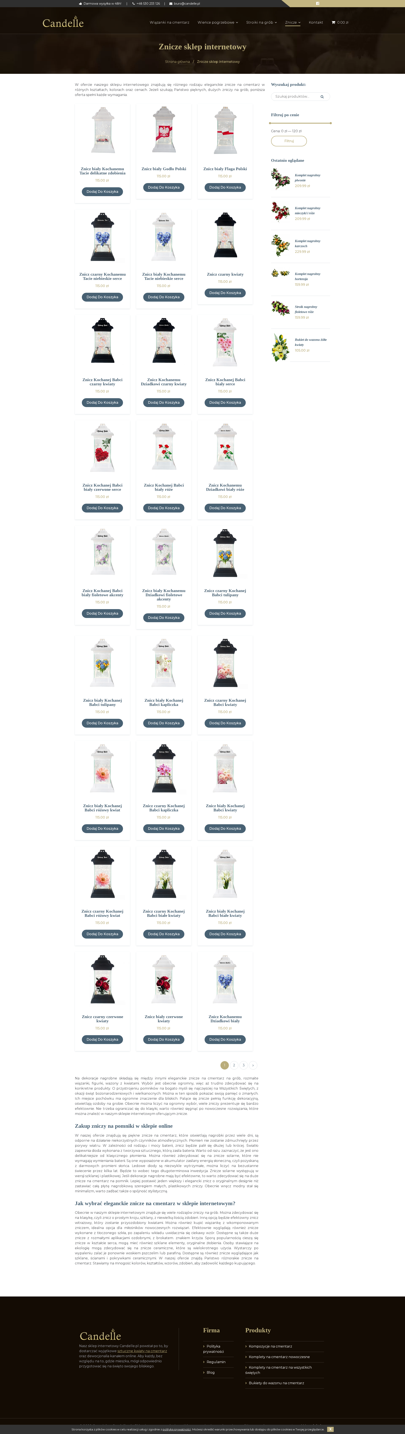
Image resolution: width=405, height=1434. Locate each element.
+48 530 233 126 (148, 3)
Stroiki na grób (259, 22)
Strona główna (177, 62)
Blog (211, 1373)
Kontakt (316, 22)
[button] (102, 191)
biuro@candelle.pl (186, 3)
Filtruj (289, 141)
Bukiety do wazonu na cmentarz (276, 1383)
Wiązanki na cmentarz (169, 22)
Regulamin (216, 1362)
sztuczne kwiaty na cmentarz (142, 1351)
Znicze (291, 22)
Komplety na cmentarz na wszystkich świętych (278, 1370)
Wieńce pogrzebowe (216, 22)
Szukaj (322, 96)
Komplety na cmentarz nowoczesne (279, 1357)
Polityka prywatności (213, 1349)
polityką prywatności (177, 1429)
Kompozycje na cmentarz (270, 1346)
